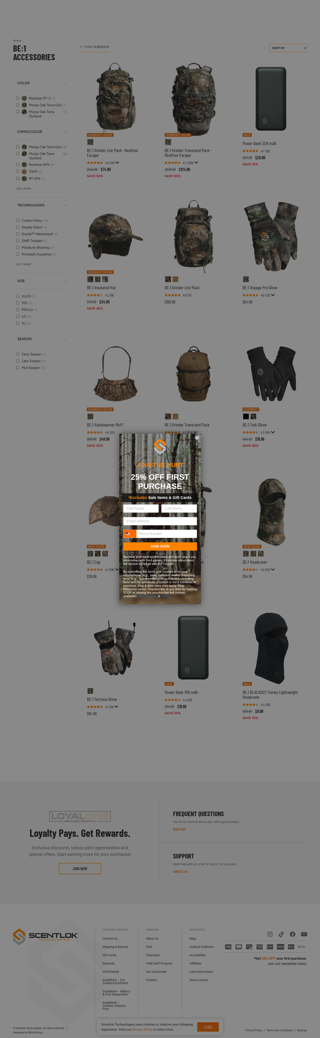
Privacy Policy (147, 596)
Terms (165, 596)
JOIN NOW (160, 546)
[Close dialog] (197, 437)
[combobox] (129, 534)
